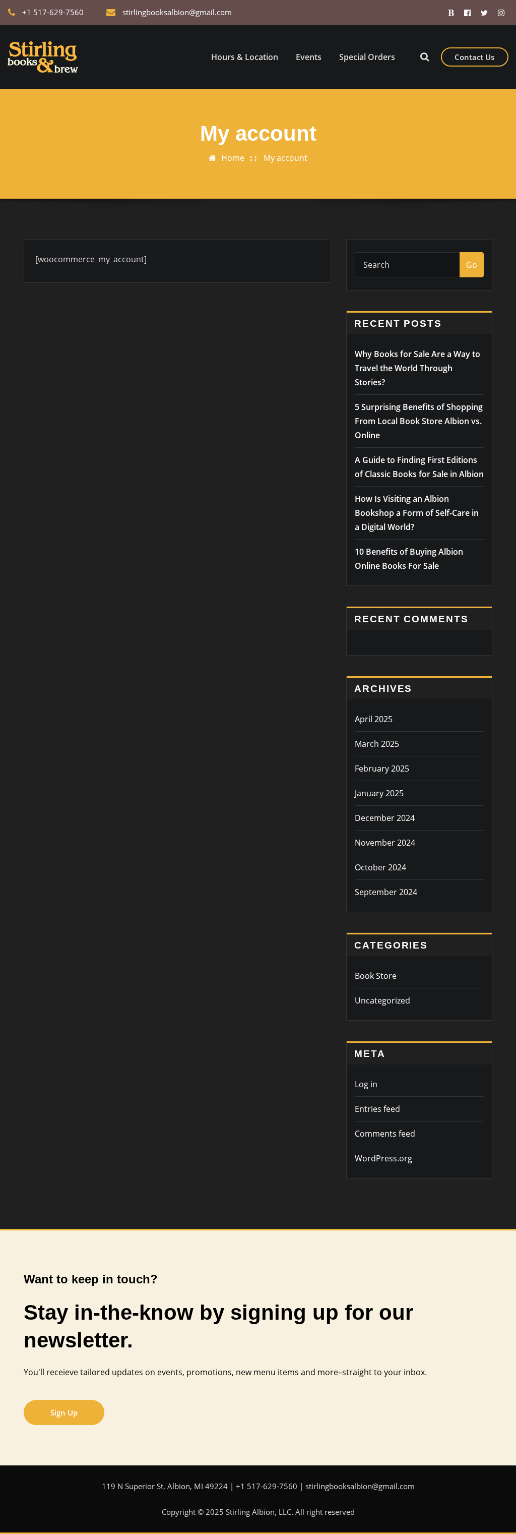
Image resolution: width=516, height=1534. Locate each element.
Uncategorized (382, 1000)
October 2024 (380, 867)
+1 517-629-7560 (53, 12)
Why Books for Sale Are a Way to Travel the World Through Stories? (417, 368)
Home (232, 157)
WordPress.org (383, 1158)
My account (285, 157)
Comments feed (385, 1133)
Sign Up (64, 1412)
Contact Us (474, 57)
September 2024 (386, 892)
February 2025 (382, 768)
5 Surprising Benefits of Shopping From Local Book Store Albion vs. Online (419, 421)
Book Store (376, 975)
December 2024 (385, 817)
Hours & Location (244, 57)
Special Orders (367, 57)
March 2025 (377, 743)
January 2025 (379, 793)
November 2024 (385, 842)
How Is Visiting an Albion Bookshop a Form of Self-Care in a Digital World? (417, 513)
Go (471, 264)
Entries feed (377, 1108)
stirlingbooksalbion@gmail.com (177, 12)
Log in (366, 1084)
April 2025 (374, 719)
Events (308, 57)
